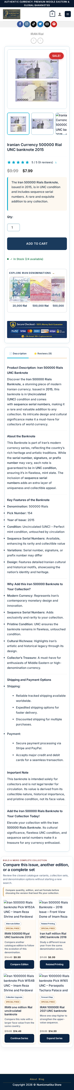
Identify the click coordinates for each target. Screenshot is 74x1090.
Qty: (10, 217)
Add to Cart (37, 243)
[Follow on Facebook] (20, 24)
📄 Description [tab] (18, 353)
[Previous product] (40, 41)
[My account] (60, 14)
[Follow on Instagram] (27, 24)
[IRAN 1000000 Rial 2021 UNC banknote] (54, 983)
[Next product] (34, 41)
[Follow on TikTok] (34, 24)
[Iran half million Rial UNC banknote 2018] (54, 909)
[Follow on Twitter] (40, 24)
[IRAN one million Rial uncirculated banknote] (19, 983)
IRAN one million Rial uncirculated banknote (18, 1010)
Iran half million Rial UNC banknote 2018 (53, 935)
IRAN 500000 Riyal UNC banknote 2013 (18, 935)
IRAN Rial (37, 34)
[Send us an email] (47, 24)
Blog (41, 1079)
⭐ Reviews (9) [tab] (43, 353)
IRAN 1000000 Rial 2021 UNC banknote (53, 1008)
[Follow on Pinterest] (54, 24)
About (33, 1079)
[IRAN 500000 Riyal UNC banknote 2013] (19, 909)
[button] (68, 14)
